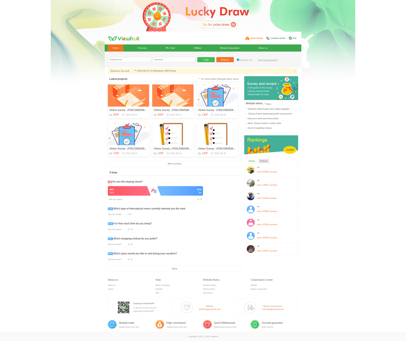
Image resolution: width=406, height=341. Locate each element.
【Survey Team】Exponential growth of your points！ (270, 114)
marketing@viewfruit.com (209, 309)
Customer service (277, 38)
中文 (295, 38)
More (174, 268)
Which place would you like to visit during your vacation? (145, 253)
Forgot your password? (268, 60)
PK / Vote (170, 48)
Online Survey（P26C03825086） (128, 110)
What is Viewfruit (162, 285)
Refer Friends (257, 38)
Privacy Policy (209, 289)
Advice (111, 289)
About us (263, 48)
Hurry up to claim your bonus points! (263, 118)
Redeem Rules (209, 285)
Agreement (208, 293)
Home (116, 48)
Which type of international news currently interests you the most (149, 208)
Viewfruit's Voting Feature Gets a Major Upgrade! (268, 109)
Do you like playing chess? (127, 181)
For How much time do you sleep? (132, 223)
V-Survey (142, 48)
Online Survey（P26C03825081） (217, 110)
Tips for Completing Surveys (260, 128)
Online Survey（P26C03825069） (173, 148)
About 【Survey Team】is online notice (264, 123)
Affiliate (197, 48)
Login (206, 59)
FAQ (157, 293)
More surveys (174, 163)
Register (225, 59)
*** (135, 71)
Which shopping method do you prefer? (135, 238)
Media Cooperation (229, 48)
